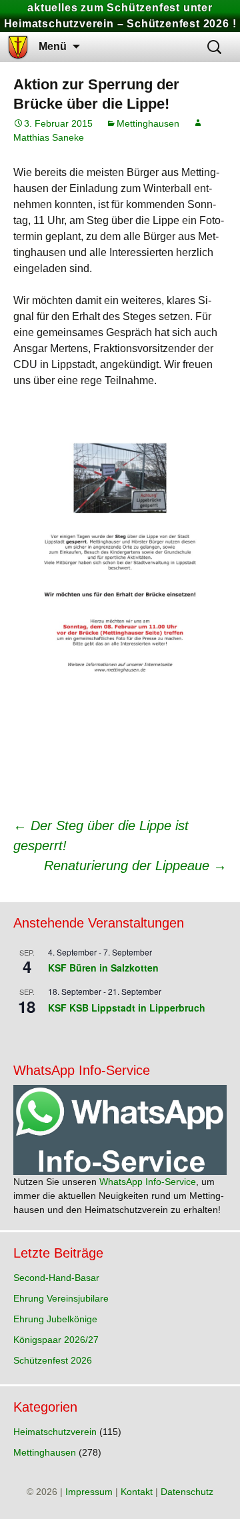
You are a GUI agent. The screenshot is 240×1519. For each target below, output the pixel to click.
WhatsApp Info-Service (147, 1181)
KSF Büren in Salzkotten (103, 967)
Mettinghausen (148, 123)
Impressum (89, 1491)
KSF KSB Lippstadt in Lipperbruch (126, 1007)
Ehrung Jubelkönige (55, 1319)
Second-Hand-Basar (56, 1277)
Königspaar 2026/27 (56, 1339)
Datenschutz (187, 1491)
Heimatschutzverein (55, 1431)
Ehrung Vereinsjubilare (61, 1298)
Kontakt (137, 1491)
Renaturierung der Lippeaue (135, 865)
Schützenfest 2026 (52, 1360)
